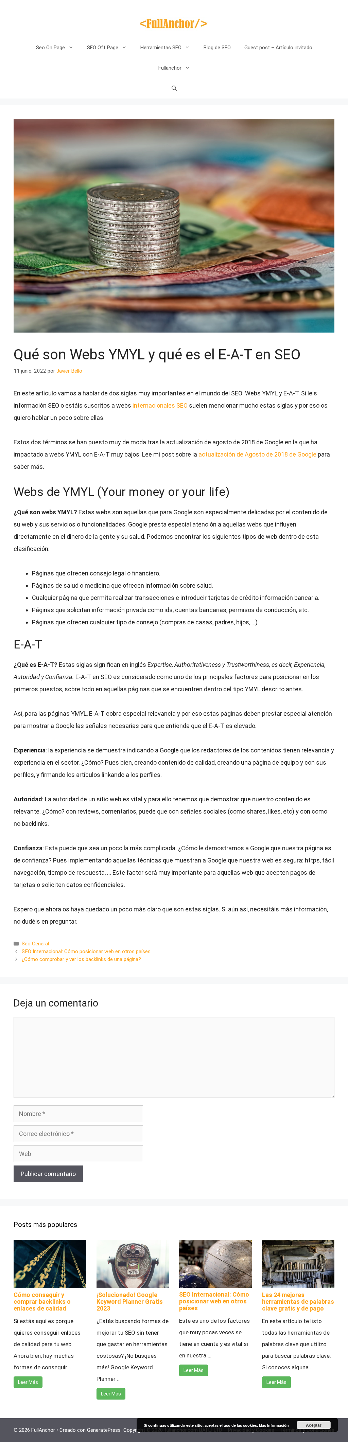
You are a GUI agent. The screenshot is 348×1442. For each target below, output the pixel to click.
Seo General (35, 944)
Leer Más (28, 1382)
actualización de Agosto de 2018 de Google (257, 454)
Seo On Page (50, 47)
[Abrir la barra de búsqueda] (174, 88)
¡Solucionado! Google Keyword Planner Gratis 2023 (130, 1301)
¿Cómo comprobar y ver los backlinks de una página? (81, 959)
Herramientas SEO (160, 47)
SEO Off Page (102, 47)
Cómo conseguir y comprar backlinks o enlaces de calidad (42, 1301)
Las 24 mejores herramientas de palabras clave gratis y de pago (298, 1301)
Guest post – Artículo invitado (278, 47)
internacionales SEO (160, 405)
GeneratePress (104, 1430)
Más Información (274, 1425)
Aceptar (313, 1425)
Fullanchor (169, 68)
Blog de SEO (217, 47)
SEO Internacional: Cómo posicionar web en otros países (86, 951)
